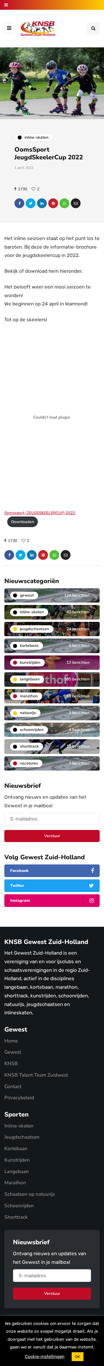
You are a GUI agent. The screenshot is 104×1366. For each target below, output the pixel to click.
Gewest (12, 1052)
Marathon (15, 1182)
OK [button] (77, 1357)
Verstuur (52, 836)
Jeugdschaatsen (22, 1137)
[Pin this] (53, 203)
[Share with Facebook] (19, 203)
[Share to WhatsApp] (64, 203)
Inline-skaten (19, 1126)
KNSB (11, 1063)
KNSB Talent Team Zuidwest (36, 1075)
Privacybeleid (19, 1097)
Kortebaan (15, 1148)
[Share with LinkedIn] (42, 203)
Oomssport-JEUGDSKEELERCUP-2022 (39, 512)
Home (11, 1041)
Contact (12, 1086)
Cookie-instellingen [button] (44, 1356)
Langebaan (16, 1171)
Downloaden (22, 521)
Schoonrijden (19, 1205)
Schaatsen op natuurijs (29, 1194)
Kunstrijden (17, 1160)
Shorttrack (16, 1217)
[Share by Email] (76, 203)
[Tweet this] (31, 203)
